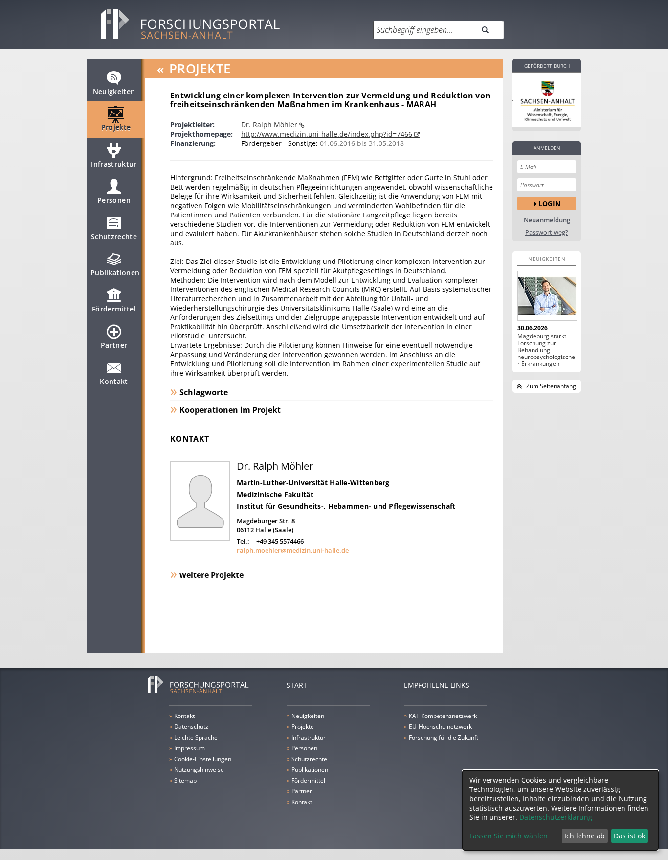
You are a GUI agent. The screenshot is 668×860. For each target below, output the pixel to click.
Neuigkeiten (114, 91)
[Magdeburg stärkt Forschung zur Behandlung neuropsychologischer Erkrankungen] (546, 296)
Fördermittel (114, 308)
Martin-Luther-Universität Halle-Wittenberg (313, 482)
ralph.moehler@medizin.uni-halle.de (293, 550)
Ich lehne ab (584, 835)
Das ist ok (629, 835)
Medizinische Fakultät (275, 494)
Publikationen (115, 272)
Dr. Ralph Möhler (270, 124)
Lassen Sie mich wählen (508, 835)
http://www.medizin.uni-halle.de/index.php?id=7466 (327, 134)
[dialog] (560, 810)
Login (549, 203)
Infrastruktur (114, 163)
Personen (114, 200)
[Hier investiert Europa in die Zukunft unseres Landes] (546, 100)
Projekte (116, 127)
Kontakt (114, 381)
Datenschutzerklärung (555, 817)
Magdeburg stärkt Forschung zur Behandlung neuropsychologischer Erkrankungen (546, 350)
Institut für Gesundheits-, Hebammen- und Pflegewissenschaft (346, 506)
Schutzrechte (114, 236)
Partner (114, 345)
